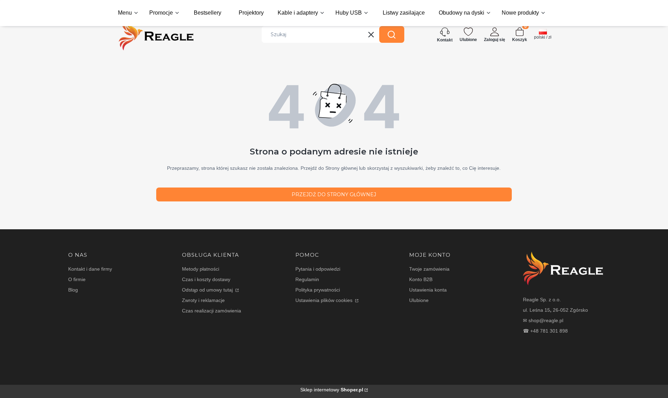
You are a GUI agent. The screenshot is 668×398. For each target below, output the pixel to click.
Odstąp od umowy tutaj (208, 290)
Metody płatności (200, 269)
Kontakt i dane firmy (90, 269)
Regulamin (307, 279)
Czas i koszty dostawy (206, 279)
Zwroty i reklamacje (203, 300)
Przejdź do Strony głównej (334, 194)
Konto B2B (420, 279)
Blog (73, 290)
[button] (391, 34)
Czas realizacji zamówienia (211, 310)
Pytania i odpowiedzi (317, 269)
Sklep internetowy (331, 389)
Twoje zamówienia (429, 269)
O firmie (77, 279)
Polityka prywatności (317, 290)
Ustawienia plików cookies (324, 300)
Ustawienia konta (428, 290)
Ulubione (419, 300)
